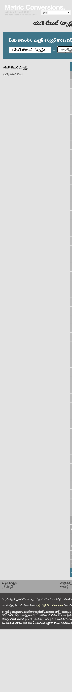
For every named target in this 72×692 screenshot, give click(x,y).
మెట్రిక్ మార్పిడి (10, 12)
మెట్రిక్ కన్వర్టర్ (24, 12)
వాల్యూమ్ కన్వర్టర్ (12, 15)
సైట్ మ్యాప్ (7, 586)
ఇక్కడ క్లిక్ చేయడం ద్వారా (49, 605)
